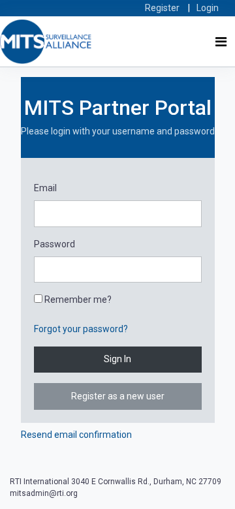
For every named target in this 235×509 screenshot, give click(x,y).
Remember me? (77, 299)
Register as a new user (117, 396)
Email (45, 188)
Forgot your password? (81, 329)
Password (54, 244)
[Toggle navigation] (221, 41)
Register (162, 8)
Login (207, 8)
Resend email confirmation (76, 434)
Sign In (117, 359)
